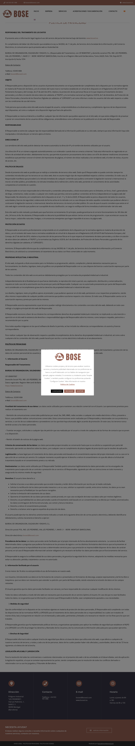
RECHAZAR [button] (69, 391)
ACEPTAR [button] (80, 391)
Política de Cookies (67, 384)
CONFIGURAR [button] (57, 391)
